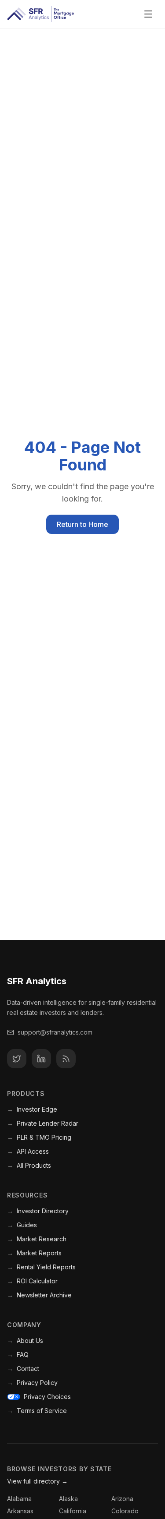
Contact (23, 1368)
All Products (29, 1165)
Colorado (125, 1511)
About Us (25, 1340)
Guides (22, 1225)
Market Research (36, 1239)
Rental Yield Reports (41, 1267)
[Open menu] (148, 14)
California (72, 1511)
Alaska (68, 1498)
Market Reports (34, 1253)
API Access (28, 1151)
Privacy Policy (32, 1382)
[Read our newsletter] (66, 1058)
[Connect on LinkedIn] (41, 1058)
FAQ (18, 1354)
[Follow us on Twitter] (16, 1058)
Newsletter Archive (39, 1295)
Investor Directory (38, 1211)
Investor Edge (32, 1109)
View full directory (37, 1481)
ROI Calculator (32, 1281)
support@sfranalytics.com (55, 1032)
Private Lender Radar (42, 1123)
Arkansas (20, 1511)
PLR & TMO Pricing (39, 1137)
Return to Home (82, 524)
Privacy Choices (47, 1396)
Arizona (122, 1498)
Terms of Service (37, 1410)
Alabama (19, 1498)
